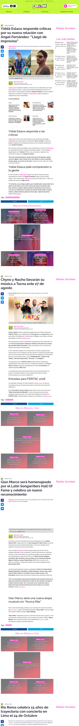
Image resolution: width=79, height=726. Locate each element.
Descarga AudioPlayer (39, 1)
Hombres (26, 11)
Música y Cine (8, 276)
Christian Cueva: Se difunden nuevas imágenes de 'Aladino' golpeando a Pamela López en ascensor (72, 75)
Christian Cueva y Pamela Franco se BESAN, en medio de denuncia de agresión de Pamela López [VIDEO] (72, 59)
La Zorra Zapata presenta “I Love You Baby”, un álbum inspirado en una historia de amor (14, 217)
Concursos (44, 11)
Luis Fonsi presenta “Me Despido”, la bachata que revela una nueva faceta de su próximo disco (27, 440)
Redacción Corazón (18, 81)
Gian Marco (11, 499)
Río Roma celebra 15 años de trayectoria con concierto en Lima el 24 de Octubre (40, 419)
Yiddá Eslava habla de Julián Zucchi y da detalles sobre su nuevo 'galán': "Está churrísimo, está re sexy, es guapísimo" (39, 107)
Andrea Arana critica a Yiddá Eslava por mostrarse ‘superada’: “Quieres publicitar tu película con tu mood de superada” (14, 108)
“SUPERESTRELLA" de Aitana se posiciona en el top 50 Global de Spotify (27, 238)
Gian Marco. (22, 587)
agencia (15, 197)
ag (18, 197)
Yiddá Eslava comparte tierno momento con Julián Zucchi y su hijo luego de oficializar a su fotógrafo (15, 120)
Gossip (10, 102)
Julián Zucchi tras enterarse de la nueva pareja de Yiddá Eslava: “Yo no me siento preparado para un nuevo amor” (39, 122)
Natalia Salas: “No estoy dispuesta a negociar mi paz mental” (40, 259)
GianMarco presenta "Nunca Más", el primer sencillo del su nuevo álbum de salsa (14, 461)
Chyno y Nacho (9, 399)
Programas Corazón (66, 11)
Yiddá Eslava (12, 87)
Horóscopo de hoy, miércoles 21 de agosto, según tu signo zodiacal (72, 66)
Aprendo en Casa (29, 1)
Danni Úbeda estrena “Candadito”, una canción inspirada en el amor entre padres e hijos (40, 687)
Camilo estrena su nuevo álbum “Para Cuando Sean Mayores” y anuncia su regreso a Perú (40, 461)
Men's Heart (35, 116)
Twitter (41, 201)
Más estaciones (49, 1)
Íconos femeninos (9, 25)
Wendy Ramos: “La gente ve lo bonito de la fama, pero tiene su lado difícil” (14, 259)
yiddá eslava (9, 197)
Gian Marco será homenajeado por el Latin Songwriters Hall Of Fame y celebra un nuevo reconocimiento (14, 419)
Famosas (9, 11)
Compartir (14, 201)
